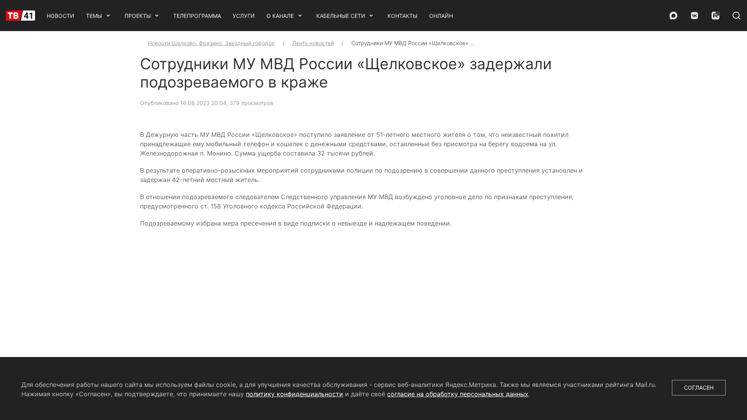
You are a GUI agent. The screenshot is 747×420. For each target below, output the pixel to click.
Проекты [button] (137, 15)
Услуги (244, 15)
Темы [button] (94, 15)
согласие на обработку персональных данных (457, 394)
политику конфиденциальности (294, 394)
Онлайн (441, 15)
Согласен (699, 387)
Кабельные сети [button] (340, 15)
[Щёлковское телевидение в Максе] (673, 15)
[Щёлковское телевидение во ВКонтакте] (694, 15)
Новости (60, 15)
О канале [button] (280, 15)
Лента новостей (313, 43)
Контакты (402, 15)
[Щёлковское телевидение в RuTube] (715, 15)
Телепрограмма (197, 15)
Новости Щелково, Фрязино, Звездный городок (211, 43)
